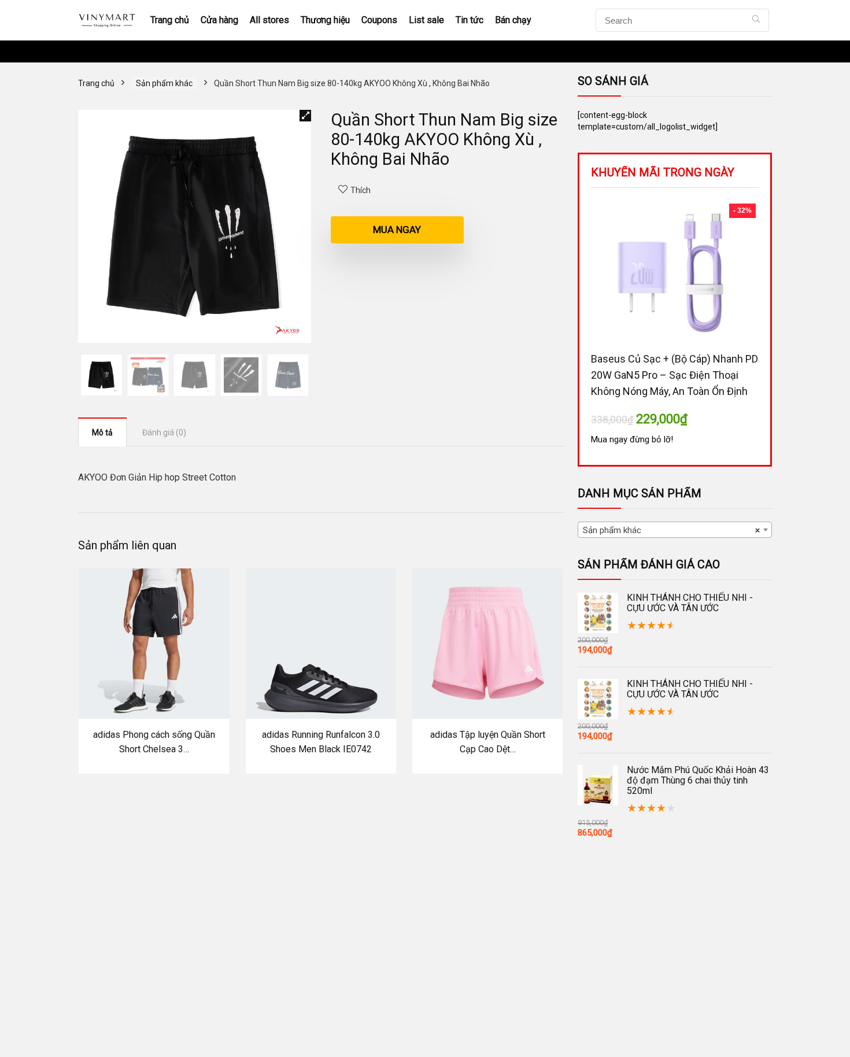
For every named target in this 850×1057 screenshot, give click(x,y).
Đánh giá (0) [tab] (164, 432)
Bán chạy (513, 19)
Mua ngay (397, 229)
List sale (426, 19)
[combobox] (675, 530)
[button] (305, 115)
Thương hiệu (325, 19)
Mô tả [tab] (102, 432)
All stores (269, 19)
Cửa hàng (219, 19)
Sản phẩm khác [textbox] (671, 530)
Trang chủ (169, 19)
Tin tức (469, 19)
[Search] (756, 20)
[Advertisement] (425, 974)
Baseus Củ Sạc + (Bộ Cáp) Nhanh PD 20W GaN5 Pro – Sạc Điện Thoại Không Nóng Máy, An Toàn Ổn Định (674, 375)
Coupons (379, 19)
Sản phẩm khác (164, 83)
